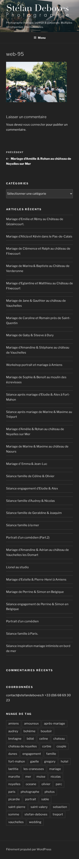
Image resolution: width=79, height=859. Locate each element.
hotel (64, 761)
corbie (46, 746)
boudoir (46, 731)
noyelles (14, 784)
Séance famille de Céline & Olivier (30, 476)
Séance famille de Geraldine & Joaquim (34, 513)
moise (40, 776)
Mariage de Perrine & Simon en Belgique (35, 592)
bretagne (14, 738)
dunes (12, 754)
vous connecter (34, 124)
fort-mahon (16, 761)
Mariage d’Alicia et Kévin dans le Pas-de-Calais (39, 236)
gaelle (34, 761)
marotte (14, 776)
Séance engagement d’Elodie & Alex (32, 488)
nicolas (56, 776)
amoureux (31, 723)
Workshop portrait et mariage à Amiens (34, 365)
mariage (55, 769)
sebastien (60, 807)
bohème (29, 731)
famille (51, 754)
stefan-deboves (36, 814)
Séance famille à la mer (22, 525)
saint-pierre (16, 807)
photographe (30, 792)
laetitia (13, 769)
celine (43, 738)
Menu (42, 37)
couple (61, 746)
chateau (59, 738)
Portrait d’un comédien (22, 621)
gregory (50, 761)
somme (13, 814)
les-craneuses (33, 769)
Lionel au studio (17, 567)
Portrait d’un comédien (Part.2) (27, 537)
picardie (14, 799)
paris (11, 792)
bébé (30, 738)
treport (58, 814)
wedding (35, 822)
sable (45, 799)
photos (50, 792)
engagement (31, 754)
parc (59, 784)
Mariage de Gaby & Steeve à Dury (30, 335)
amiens (13, 723)
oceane (31, 784)
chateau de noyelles (22, 746)
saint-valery (39, 807)
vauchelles (16, 822)
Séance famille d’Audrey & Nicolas (30, 501)
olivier (46, 784)
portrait (30, 799)
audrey (13, 731)
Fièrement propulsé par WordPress (28, 849)
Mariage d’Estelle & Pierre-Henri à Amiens (36, 579)
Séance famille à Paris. (22, 633)
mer (28, 776)
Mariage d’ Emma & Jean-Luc (26, 464)
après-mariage (54, 723)
